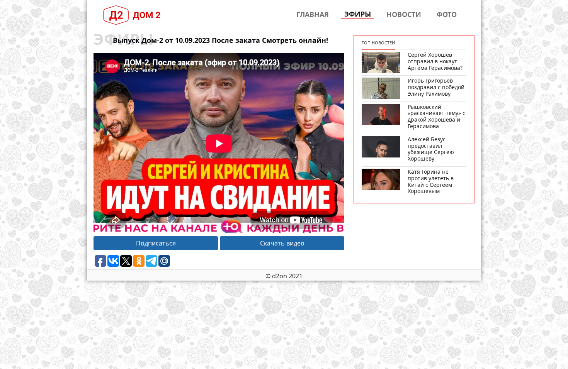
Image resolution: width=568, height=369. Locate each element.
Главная (312, 14)
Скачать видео (282, 243)
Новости (403, 14)
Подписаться (156, 243)
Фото (447, 14)
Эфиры (357, 14)
